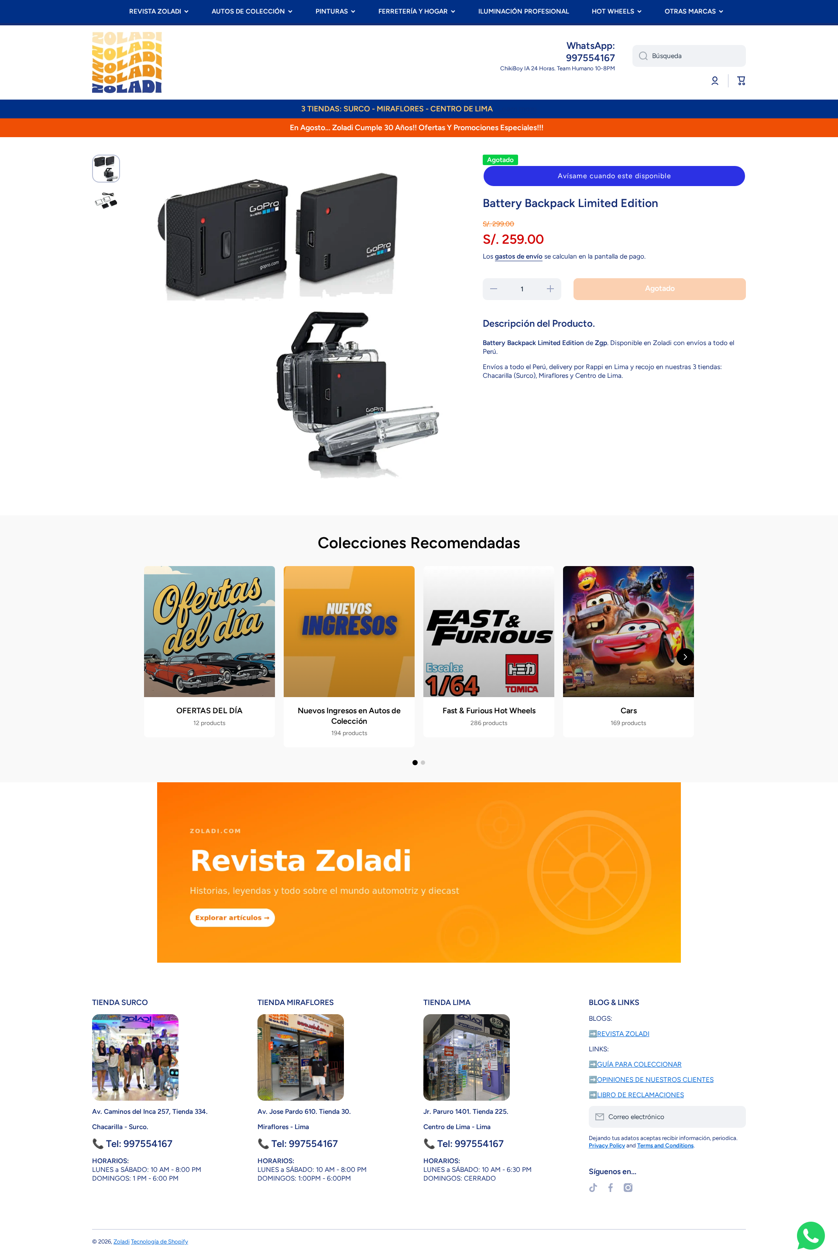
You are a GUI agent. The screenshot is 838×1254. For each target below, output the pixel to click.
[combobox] (689, 56)
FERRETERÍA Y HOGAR (413, 11)
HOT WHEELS (613, 11)
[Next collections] (685, 657)
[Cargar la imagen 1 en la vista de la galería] (106, 169)
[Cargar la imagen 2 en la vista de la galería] (106, 201)
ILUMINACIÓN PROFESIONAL (523, 11)
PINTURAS (332, 11)
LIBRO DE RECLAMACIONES (640, 1095)
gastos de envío (519, 256)
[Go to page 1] (415, 762)
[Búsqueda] (640, 56)
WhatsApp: (591, 46)
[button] (614, 176)
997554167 (590, 58)
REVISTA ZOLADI (155, 11)
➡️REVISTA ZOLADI (619, 1033)
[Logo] (127, 62)
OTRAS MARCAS (690, 11)
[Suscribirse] (735, 1117)
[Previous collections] (152, 657)
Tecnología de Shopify (159, 1241)
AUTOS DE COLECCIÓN (248, 11)
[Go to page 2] (423, 762)
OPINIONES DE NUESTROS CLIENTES (655, 1079)
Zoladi (121, 1241)
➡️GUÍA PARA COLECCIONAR (635, 1064)
